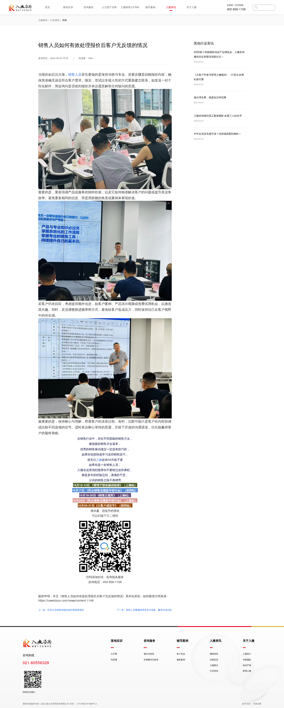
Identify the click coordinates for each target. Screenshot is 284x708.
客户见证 (181, 653)
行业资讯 (214, 670)
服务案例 (181, 659)
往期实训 (214, 659)
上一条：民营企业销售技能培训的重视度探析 (61, 609)
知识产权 (247, 665)
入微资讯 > (43, 20)
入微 (99, 460)
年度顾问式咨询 (151, 659)
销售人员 (74, 74)
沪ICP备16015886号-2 (87, 703)
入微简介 (247, 653)
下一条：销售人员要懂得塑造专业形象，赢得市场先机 (144, 609)
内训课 (114, 659)
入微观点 (214, 665)
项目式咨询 (149, 653)
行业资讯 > (55, 20)
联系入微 (247, 670)
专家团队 (247, 659)
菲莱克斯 (257, 703)
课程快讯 (214, 653)
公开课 (114, 653)
